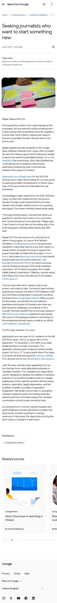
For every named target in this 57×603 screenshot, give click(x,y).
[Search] (44, 4)
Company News (18, 15)
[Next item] (12, 540)
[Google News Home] (18, 4)
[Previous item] (5, 540)
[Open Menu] (3, 4)
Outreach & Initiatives (38, 15)
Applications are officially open (17, 176)
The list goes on (9, 279)
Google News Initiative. (28, 298)
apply (32, 330)
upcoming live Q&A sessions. (40, 359)
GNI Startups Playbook (17, 314)
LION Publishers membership (16, 323)
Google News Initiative (14, 442)
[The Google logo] (7, 564)
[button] (53, 47)
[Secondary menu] (52, 4)
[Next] (53, 15)
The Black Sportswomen (24, 243)
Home (4, 15)
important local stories (31, 256)
